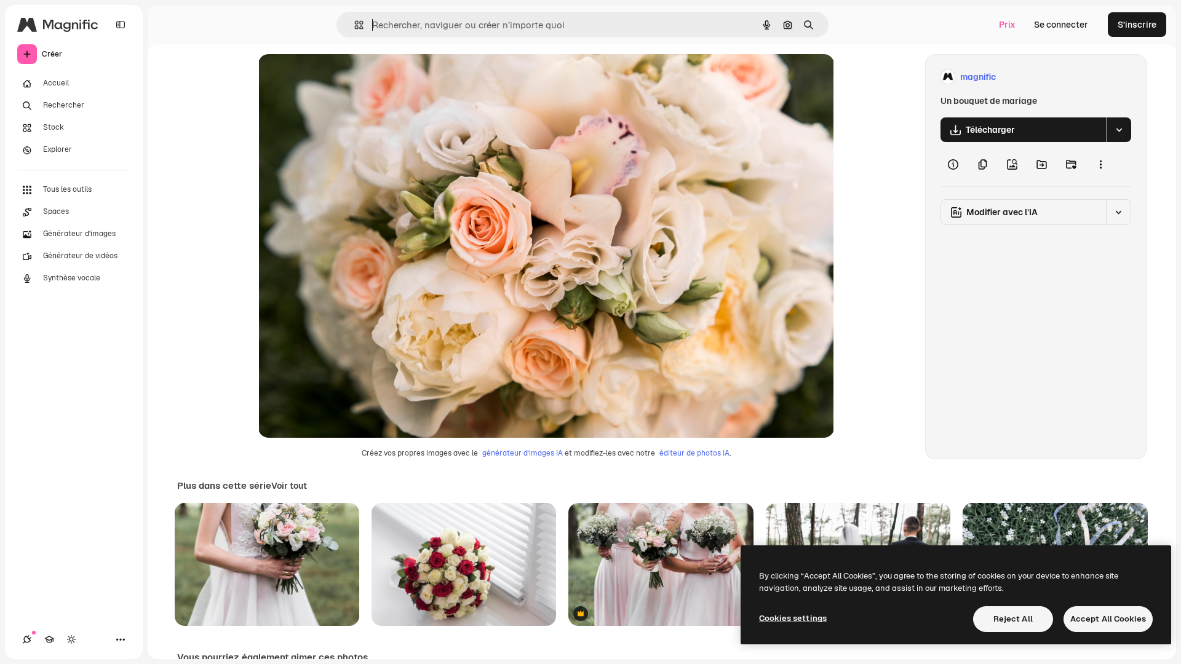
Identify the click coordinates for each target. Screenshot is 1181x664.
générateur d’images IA (522, 453)
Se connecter (1061, 24)
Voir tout (289, 485)
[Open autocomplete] (354, 25)
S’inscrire (1137, 24)
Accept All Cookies (1108, 619)
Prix (1007, 24)
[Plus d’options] (1100, 164)
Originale (339, 77)
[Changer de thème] (71, 639)
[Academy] (49, 639)
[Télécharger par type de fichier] (1119, 129)
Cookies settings (793, 618)
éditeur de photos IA (694, 453)
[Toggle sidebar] (120, 24)
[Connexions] (27, 639)
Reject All (1013, 619)
